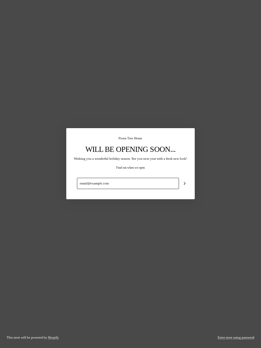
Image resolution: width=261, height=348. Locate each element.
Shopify (53, 337)
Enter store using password (236, 337)
